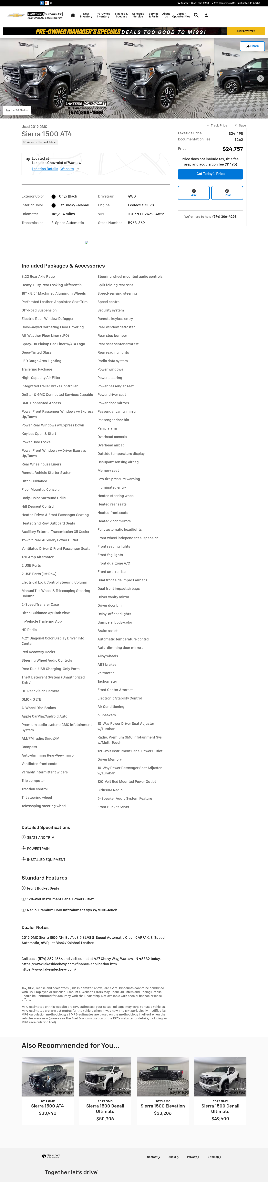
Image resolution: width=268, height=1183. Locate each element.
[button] (96, 142)
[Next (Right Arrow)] (260, 78)
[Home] (16, 15)
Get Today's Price (211, 174)
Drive (227, 195)
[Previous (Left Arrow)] (7, 78)
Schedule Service (138, 15)
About (172, 1157)
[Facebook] (42, 3)
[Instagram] (47, 3)
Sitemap (213, 1157)
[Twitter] (51, 3)
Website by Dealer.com (51, 1156)
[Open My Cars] (205, 15)
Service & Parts (154, 15)
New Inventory (86, 15)
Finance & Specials (121, 15)
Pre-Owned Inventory (103, 15)
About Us (166, 15)
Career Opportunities (181, 15)
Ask (194, 195)
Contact (152, 1157)
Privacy (192, 1157)
